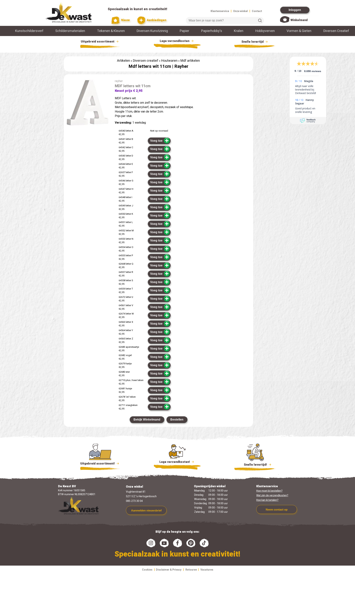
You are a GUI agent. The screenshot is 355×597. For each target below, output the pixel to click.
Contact (257, 11)
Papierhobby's (211, 30)
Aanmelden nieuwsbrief (146, 510)
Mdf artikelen (190, 60)
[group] (87, 103)
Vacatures (206, 570)
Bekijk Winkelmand (146, 419)
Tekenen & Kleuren (111, 30)
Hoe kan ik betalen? (267, 500)
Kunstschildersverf (29, 30)
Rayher (181, 66)
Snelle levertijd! (253, 464)
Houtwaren (169, 60)
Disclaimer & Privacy (168, 570)
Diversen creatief (145, 60)
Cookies (147, 570)
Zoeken (260, 20)
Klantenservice (220, 11)
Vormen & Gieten (299, 30)
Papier (184, 30)
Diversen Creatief (336, 30)
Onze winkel (240, 11)
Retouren (191, 570)
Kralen (238, 30)
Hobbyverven (265, 30)
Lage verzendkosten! (175, 462)
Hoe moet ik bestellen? (269, 491)
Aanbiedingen (156, 20)
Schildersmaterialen (70, 30)
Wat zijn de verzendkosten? (272, 495)
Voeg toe (156, 140)
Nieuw (125, 20)
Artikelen (123, 60)
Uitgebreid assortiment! (98, 463)
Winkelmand (299, 20)
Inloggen (295, 9)
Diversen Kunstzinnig (152, 30)
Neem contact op (277, 509)
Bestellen (176, 419)
